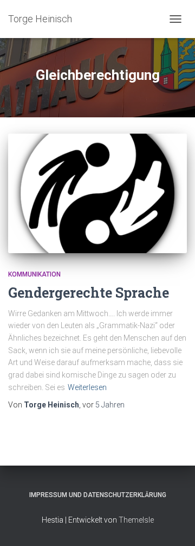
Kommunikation (34, 274)
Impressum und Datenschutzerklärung (97, 495)
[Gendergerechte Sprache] (97, 193)
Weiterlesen (87, 387)
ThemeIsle (136, 520)
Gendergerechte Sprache (88, 293)
